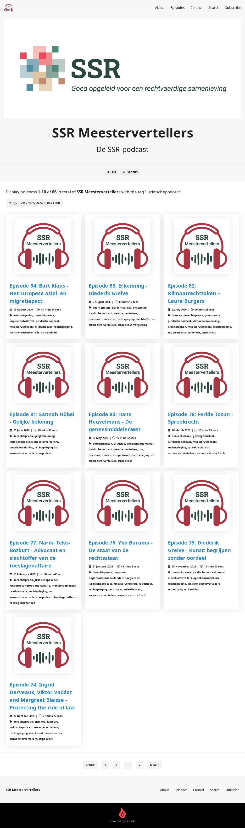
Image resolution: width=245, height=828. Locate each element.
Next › (154, 765)
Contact (196, 7)
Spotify (132, 172)
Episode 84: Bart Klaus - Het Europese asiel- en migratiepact (39, 293)
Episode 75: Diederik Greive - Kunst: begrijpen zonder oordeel (199, 550)
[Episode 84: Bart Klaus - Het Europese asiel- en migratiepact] (43, 246)
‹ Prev (90, 765)
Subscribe (233, 7)
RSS (113, 172)
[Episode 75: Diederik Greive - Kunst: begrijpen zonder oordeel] (201, 503)
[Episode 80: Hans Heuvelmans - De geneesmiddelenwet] (122, 375)
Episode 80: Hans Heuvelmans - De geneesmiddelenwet (114, 422)
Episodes (177, 7)
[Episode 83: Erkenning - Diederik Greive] (122, 246)
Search (213, 7)
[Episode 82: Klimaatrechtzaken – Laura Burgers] (201, 246)
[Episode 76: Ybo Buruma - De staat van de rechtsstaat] (122, 503)
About (160, 7)
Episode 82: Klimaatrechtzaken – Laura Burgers (194, 293)
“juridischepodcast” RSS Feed (36, 203)
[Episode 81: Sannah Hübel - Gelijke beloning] (43, 375)
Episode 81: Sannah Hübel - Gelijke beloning (42, 418)
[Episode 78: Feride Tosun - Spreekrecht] (201, 375)
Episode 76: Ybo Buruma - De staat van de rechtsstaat (121, 550)
